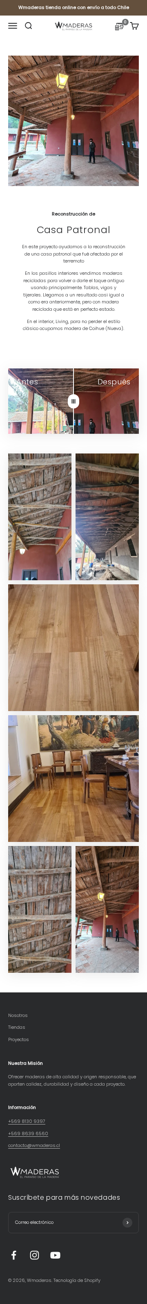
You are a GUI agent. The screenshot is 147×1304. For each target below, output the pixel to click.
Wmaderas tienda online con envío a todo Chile (73, 7)
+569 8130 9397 (26, 1121)
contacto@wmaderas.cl (34, 1145)
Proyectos (18, 1039)
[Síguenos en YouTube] (55, 1255)
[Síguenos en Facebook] (13, 1255)
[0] (119, 28)
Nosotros (18, 1015)
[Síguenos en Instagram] (34, 1255)
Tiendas (16, 1027)
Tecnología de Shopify (76, 1280)
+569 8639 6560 (28, 1133)
